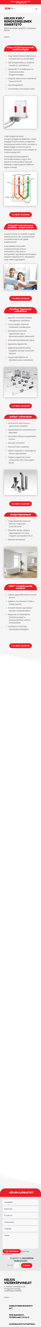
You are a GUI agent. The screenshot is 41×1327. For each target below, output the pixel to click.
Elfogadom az (21, 1259)
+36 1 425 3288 (25, 1)
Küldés (26, 1265)
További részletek (20, 214)
